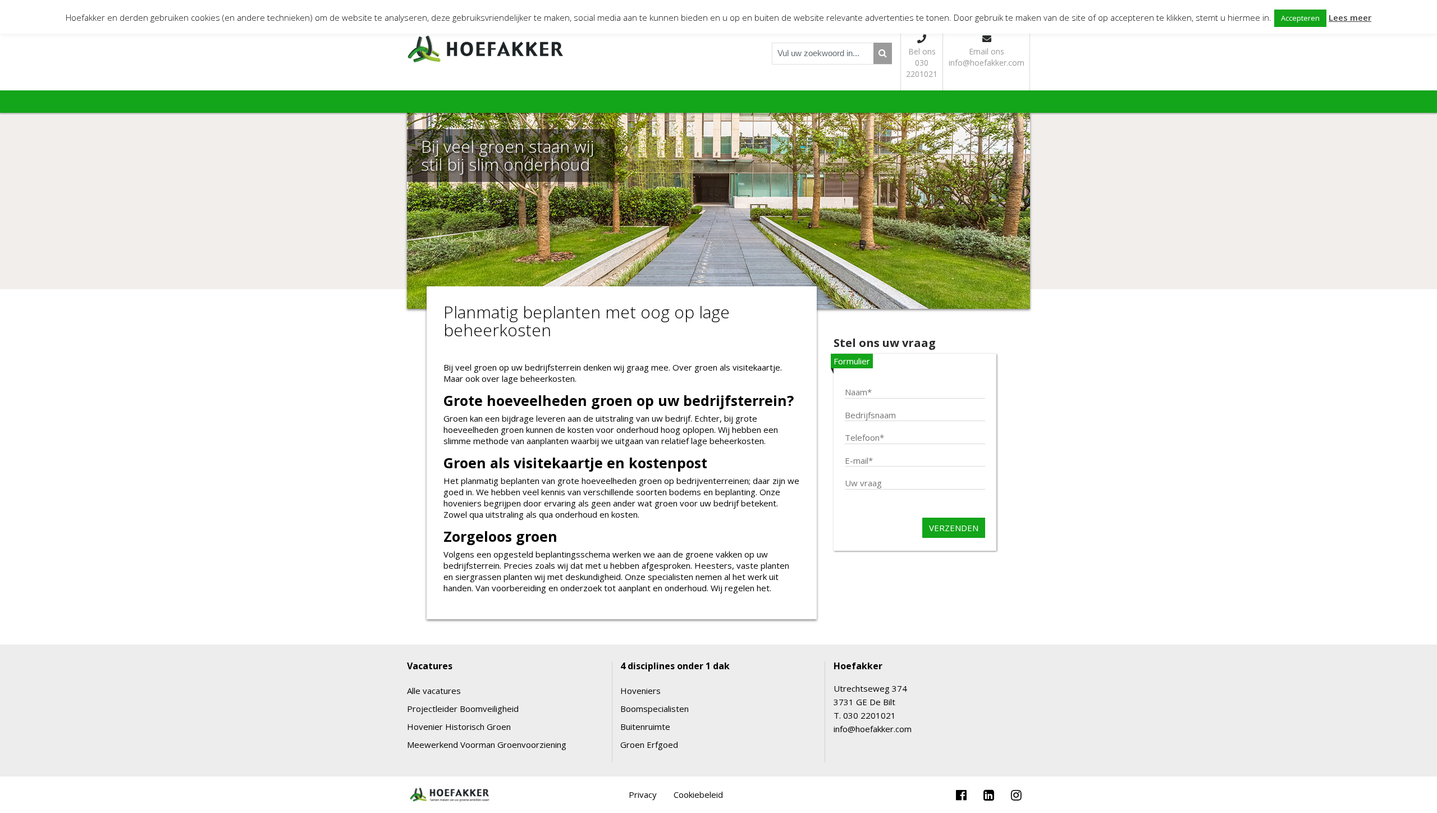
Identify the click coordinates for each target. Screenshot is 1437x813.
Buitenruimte (645, 726)
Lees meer (1350, 17)
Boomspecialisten (654, 708)
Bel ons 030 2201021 (921, 62)
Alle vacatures (434, 690)
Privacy (643, 794)
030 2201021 (869, 715)
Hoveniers (640, 690)
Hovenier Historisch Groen (459, 726)
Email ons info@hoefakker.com (986, 57)
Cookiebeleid (698, 794)
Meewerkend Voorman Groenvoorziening (486, 744)
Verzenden (953, 527)
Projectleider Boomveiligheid (463, 708)
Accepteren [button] (1300, 18)
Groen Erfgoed (649, 744)
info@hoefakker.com (873, 728)
